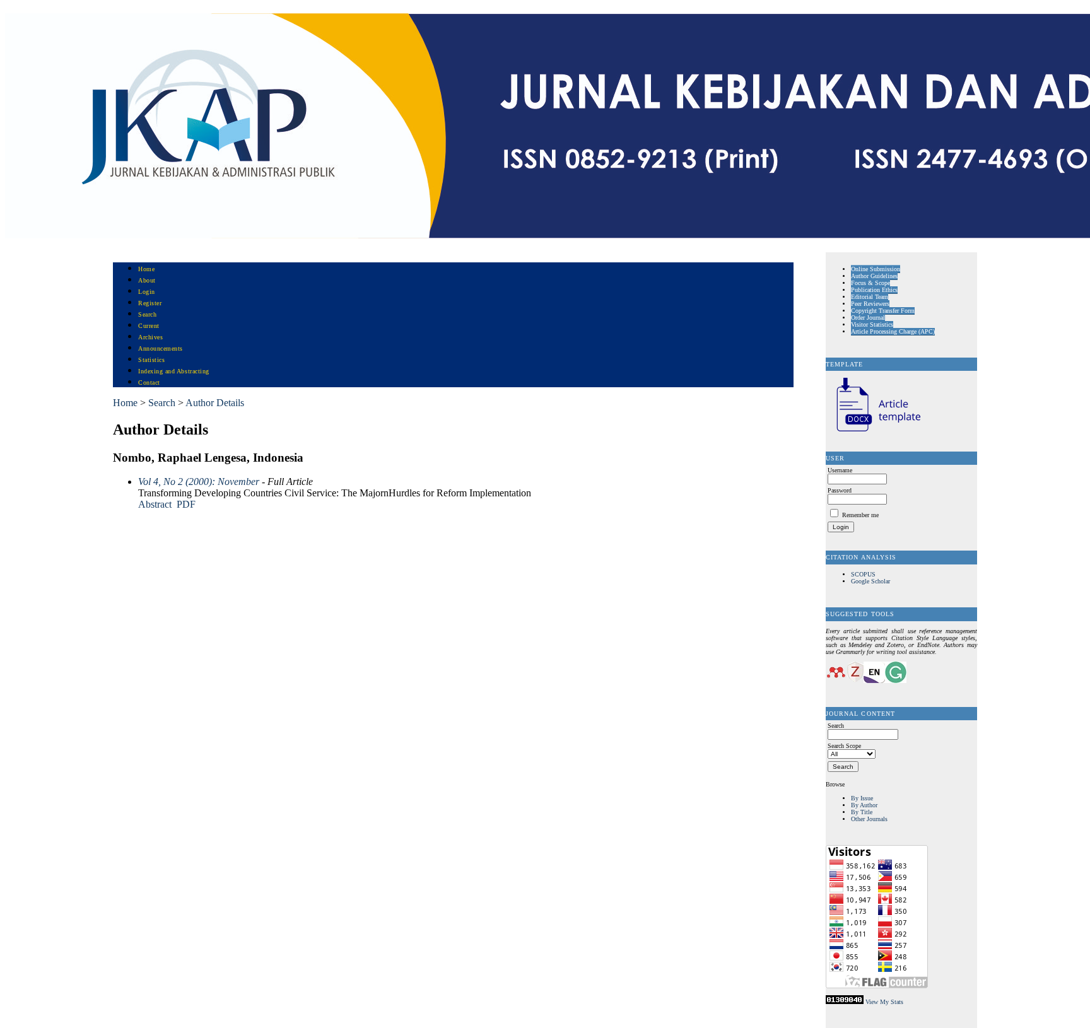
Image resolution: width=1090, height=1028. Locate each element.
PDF (186, 504)
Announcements (160, 348)
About (147, 280)
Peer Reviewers (870, 303)
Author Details (214, 402)
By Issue (862, 798)
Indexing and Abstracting (173, 371)
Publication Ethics (874, 289)
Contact (149, 382)
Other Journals (869, 818)
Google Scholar (870, 581)
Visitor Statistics (872, 324)
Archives (150, 337)
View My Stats (884, 1001)
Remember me (860, 514)
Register (149, 303)
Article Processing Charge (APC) (893, 331)
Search (147, 314)
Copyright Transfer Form (883, 310)
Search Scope (844, 745)
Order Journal (868, 317)
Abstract (155, 504)
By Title (861, 812)
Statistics (151, 359)
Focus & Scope (870, 282)
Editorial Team (869, 296)
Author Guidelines (874, 275)
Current (149, 325)
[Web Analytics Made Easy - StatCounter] (845, 1001)
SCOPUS (863, 574)
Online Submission (875, 269)
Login (146, 291)
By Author (864, 805)
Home (146, 269)
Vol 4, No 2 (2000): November (198, 481)
